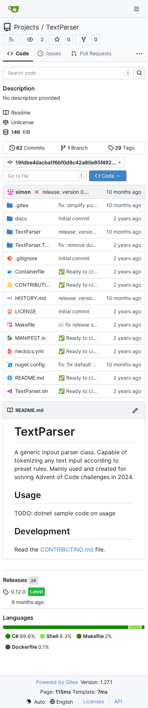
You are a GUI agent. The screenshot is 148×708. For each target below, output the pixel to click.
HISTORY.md (30, 298)
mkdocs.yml (29, 351)
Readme (21, 112)
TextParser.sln (31, 391)
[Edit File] (135, 410)
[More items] (139, 53)
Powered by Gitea (57, 682)
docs (21, 218)
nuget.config (30, 364)
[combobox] (45, 175)
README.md (29, 378)
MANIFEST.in (30, 338)
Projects (26, 27)
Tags (124, 148)
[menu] (35, 702)
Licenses (93, 701)
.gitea (21, 205)
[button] (30, 39)
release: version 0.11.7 (68, 192)
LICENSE (25, 311)
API (118, 701)
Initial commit (74, 218)
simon (23, 192)
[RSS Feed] (11, 39)
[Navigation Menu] (137, 9)
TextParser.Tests (33, 245)
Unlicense (22, 122)
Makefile (25, 325)
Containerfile (30, 271)
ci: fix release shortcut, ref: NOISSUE (102, 325)
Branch (78, 148)
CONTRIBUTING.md (33, 285)
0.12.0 (18, 592)
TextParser (62, 27)
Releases (16, 579)
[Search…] (139, 73)
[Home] (14, 9)
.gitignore (26, 258)
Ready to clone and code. (95, 271)
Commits (30, 148)
